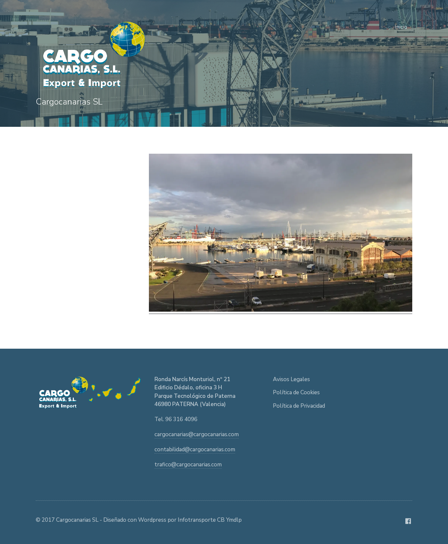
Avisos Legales (291, 379)
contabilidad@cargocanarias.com (194, 449)
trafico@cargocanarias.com (188, 464)
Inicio (401, 27)
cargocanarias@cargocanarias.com (196, 434)
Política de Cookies (296, 392)
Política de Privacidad (299, 406)
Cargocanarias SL (69, 101)
